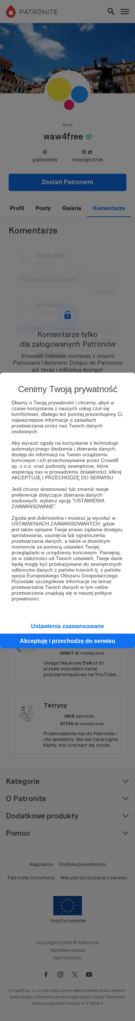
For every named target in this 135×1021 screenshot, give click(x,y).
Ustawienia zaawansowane (67, 626)
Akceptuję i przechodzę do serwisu (67, 641)
